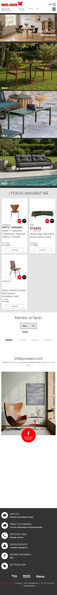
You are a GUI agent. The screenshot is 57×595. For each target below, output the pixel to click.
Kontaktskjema (30, 586)
